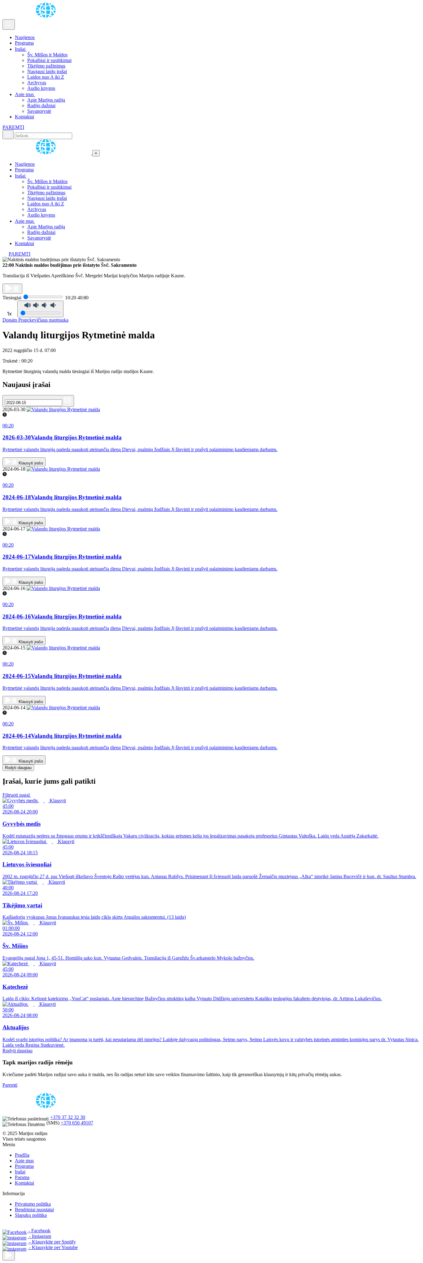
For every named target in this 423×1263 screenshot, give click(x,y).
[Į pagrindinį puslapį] (47, 153)
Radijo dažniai (41, 105)
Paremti (9, 1085)
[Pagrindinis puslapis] (46, 16)
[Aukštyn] (8, 1255)
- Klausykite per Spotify (52, 1241)
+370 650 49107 (77, 1122)
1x (9, 313)
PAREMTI (13, 127)
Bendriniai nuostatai (34, 1209)
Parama (22, 1177)
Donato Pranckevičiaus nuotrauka (35, 320)
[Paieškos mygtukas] (8, 134)
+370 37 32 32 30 (67, 1117)
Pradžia (22, 1155)
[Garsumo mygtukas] (40, 309)
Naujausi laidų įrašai (47, 71)
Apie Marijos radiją (46, 100)
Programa (24, 43)
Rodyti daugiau (18, 767)
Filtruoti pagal (16, 795)
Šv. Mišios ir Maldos (47, 54)
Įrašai (21, 49)
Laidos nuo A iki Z (45, 77)
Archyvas (36, 82)
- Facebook (38, 1230)
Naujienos (25, 37)
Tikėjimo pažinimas (46, 65)
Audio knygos (41, 88)
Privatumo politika (33, 1204)
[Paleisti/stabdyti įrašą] (12, 289)
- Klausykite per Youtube (53, 1247)
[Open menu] (8, 24)
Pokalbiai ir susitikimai (49, 60)
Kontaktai (24, 116)
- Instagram (39, 1236)
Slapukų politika (31, 1215)
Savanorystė (39, 111)
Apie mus (25, 94)
